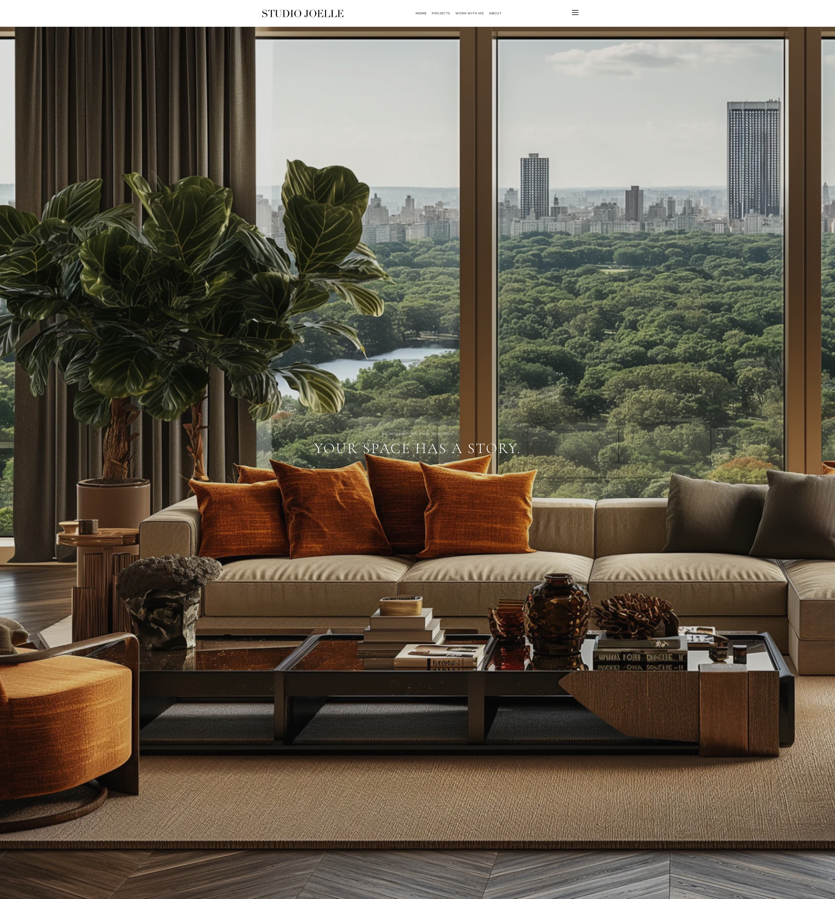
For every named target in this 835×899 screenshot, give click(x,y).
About (495, 13)
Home (421, 13)
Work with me (469, 13)
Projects (441, 13)
